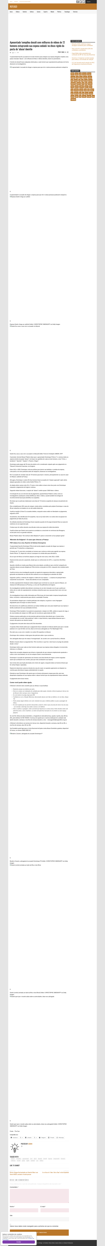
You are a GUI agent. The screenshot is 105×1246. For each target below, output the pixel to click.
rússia (72, 96)
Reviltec (46, 1243)
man (72, 90)
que (83, 93)
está (83, 84)
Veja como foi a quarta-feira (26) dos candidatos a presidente (82, 49)
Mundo (52, 12)
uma (93, 96)
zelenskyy (73, 99)
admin (30, 1144)
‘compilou (18, 1158)
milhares (13, 1160)
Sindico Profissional (68, 1243)
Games (38, 12)
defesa (75, 80)
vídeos (41, 1160)
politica (76, 93)
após (80, 74)
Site (11, 1215)
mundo (19, 1160)
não (88, 90)
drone (85, 80)
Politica (59, 12)
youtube (83, 1)
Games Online (58, 1243)
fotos (72, 87)
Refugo (13, 6)
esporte (79, 84)
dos (82, 80)
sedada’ (33, 1160)
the (80, 96)
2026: (72, 74)
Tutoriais (75, 12)
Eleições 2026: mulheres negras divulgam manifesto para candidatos (82, 44)
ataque (89, 74)
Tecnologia (67, 12)
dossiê (45, 1158)
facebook (77, 1)
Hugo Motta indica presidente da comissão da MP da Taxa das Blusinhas (83, 54)
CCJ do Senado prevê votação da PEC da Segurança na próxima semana (83, 63)
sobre (76, 96)
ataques (73, 77)
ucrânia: (89, 96)
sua (37, 1160)
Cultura (32, 12)
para (72, 93)
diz (79, 80)
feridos (90, 84)
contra (85, 77)
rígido (27, 1160)
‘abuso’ (13, 1158)
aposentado (26, 1158)
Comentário (14, 1187)
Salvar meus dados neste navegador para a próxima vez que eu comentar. (34, 1226)
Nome (12, 1206)
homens (63, 1158)
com (31, 1158)
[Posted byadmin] (15, 1152)
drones (90, 80)
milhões (76, 90)
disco (35, 1158)
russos (91, 93)
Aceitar (18, 1242)
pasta (23, 1160)
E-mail (43, 1206)
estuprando (56, 1158)
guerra (86, 87)
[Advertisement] (52, 26)
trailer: (84, 96)
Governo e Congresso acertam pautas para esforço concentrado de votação (83, 58)
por (80, 93)
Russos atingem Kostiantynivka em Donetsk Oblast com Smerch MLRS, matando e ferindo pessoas (24, 1173)
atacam (84, 74)
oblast (92, 90)
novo (85, 90)
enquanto (73, 84)
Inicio (11, 1)
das (72, 80)
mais (90, 87)
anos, (76, 74)
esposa (50, 1158)
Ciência (17, 12)
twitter (80, 1)
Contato (16, 1)
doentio (40, 1158)
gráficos (81, 87)
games (76, 87)
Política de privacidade (25, 1)
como (81, 77)
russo (86, 93)
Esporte (45, 12)
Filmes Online (52, 1243)
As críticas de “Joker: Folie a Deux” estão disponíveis (55, 1172)
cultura (90, 77)
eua (86, 84)
